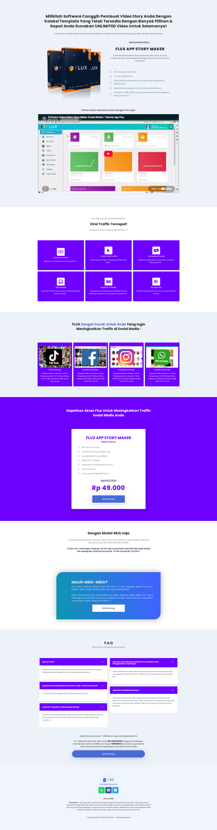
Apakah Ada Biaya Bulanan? (126, 690)
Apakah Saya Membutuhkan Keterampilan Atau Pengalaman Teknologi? (136, 663)
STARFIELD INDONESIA (106, 817)
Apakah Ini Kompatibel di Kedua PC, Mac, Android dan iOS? (70, 685)
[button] (73, 661)
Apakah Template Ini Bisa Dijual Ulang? (60, 707)
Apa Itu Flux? (48, 662)
